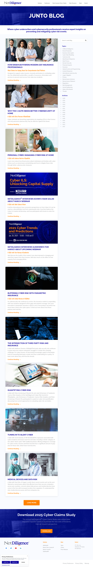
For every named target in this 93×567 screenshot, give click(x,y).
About (62, 542)
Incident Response (67, 71)
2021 (64, 108)
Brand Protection (67, 51)
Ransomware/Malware (69, 81)
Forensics (65, 67)
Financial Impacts (67, 65)
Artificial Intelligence (68, 49)
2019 (64, 112)
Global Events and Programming (71, 69)
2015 (64, 120)
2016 (64, 118)
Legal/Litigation (67, 75)
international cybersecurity (70, 73)
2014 (64, 122)
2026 (64, 98)
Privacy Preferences (68, 563)
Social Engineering (67, 87)
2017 (64, 116)
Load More (31, 503)
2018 (64, 114)
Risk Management (67, 85)
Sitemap (87, 563)
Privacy (65, 77)
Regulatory (66, 83)
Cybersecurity (66, 57)
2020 (64, 110)
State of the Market (68, 89)
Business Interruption (68, 53)
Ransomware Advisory (69, 79)
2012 (64, 126)
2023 (64, 104)
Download (46, 531)
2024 (64, 102)
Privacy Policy (79, 563)
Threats (65, 91)
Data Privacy (66, 61)
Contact (76, 542)
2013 (64, 124)
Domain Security (67, 63)
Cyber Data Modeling (68, 55)
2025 (64, 100)
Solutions (45, 542)
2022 (64, 106)
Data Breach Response (69, 59)
